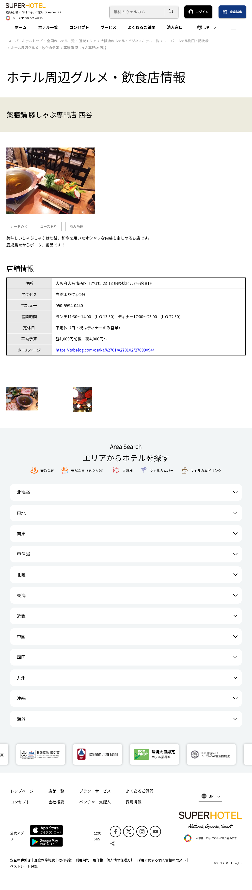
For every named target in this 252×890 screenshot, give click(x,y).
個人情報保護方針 (120, 859)
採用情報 (134, 802)
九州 (21, 677)
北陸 (21, 574)
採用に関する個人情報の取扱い (162, 859)
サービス (108, 27)
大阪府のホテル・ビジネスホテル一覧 (130, 40)
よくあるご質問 (141, 27)
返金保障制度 (44, 859)
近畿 (21, 615)
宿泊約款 (65, 859)
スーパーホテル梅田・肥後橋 (186, 40)
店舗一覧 (56, 791)
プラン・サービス (95, 791)
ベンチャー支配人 (95, 802)
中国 (21, 636)
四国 (21, 657)
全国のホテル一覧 (61, 40)
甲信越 (23, 554)
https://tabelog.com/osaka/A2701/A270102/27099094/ (105, 350)
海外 (21, 719)
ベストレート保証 (24, 866)
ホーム (21, 27)
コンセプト (79, 27)
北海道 (23, 492)
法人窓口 (175, 27)
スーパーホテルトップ (25, 40)
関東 (21, 533)
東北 (21, 513)
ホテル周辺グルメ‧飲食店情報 (35, 47)
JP (207, 27)
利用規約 (82, 859)
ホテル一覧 (48, 27)
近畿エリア (87, 40)
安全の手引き (20, 859)
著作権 (98, 859)
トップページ (22, 791)
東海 (21, 595)
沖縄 (21, 698)
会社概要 (56, 802)
